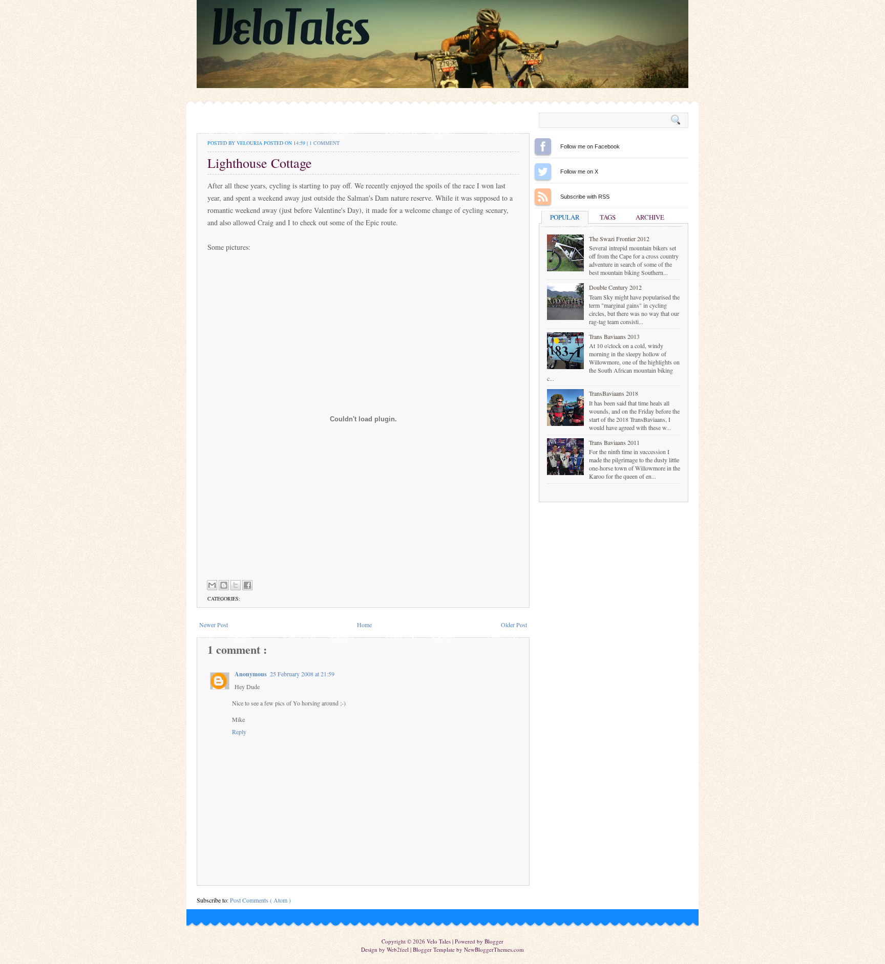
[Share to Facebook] (247, 585)
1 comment (324, 142)
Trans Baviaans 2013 (614, 336)
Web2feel (398, 949)
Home (364, 624)
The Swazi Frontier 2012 (619, 238)
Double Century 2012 (615, 287)
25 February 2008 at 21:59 (302, 674)
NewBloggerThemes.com (494, 949)
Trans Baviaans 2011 (614, 442)
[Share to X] (235, 585)
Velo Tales (439, 941)
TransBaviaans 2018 (613, 393)
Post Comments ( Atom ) (260, 900)
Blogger (493, 941)
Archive (650, 217)
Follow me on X (543, 171)
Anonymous (251, 674)
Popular (565, 217)
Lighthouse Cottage (259, 163)
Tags (608, 217)
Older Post (514, 624)
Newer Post (213, 624)
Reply (239, 731)
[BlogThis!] (224, 585)
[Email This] (212, 585)
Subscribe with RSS (543, 196)
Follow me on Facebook (543, 146)
